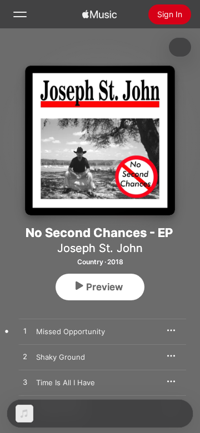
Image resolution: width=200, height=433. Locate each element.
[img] (99, 14)
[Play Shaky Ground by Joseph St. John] (25, 357)
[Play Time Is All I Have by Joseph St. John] (25, 382)
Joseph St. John (100, 248)
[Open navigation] (20, 14)
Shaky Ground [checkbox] (60, 357)
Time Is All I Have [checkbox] (65, 382)
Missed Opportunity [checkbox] (70, 331)
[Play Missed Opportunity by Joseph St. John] (25, 331)
